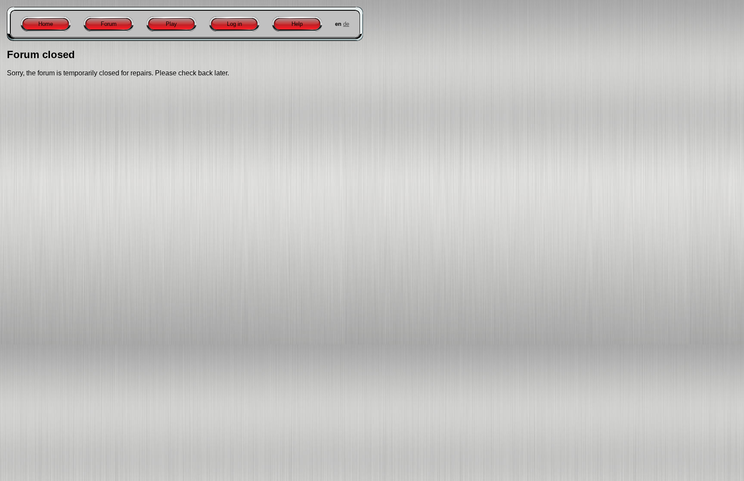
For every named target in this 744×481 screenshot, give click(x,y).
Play (171, 24)
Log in (234, 24)
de (346, 24)
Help (297, 24)
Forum (109, 24)
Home (45, 24)
